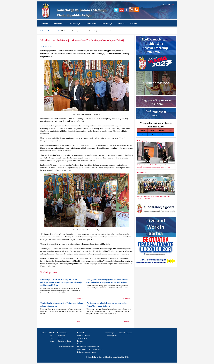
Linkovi (121, 23)
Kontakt (134, 23)
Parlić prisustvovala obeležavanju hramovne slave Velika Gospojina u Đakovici (106, 304)
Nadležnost (61, 335)
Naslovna (44, 23)
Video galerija (142, 140)
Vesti (57, 31)
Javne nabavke (82, 338)
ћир (169, 4)
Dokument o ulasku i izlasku (87, 352)
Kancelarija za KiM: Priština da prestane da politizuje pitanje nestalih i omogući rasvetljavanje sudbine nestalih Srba (61, 282)
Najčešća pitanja (111, 335)
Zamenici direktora (64, 341)
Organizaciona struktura (66, 346)
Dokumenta (91, 23)
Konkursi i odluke (83, 335)
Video (52, 341)
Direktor (61, 338)
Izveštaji (80, 344)
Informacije (107, 23)
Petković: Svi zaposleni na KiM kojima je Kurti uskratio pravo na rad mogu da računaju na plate (153, 166)
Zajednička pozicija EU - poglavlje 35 (90, 349)
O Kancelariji (74, 23)
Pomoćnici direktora (65, 344)
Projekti (80, 341)
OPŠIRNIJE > (80, 298)
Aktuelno (58, 23)
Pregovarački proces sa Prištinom (88, 346)
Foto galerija (141, 172)
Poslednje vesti (48, 272)
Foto (51, 338)
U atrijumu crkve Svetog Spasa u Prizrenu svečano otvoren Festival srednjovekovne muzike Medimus (107, 281)
